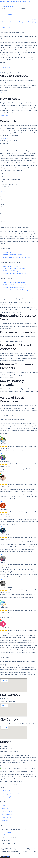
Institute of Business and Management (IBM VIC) (15, 1)
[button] (37, 25)
